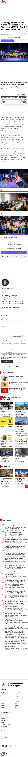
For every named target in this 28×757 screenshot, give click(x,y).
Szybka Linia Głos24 (6, 724)
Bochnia (3, 694)
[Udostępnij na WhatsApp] (12, 256)
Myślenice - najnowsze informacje (11, 398)
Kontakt (3, 738)
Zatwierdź (7, 361)
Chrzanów (3, 698)
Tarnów (16, 703)
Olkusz (16, 694)
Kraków (3, 692)
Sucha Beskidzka (19, 701)
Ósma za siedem (5, 726)
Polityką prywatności (7, 355)
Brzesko (3, 696)
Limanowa (3, 703)
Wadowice (17, 705)
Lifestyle (3, 718)
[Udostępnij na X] (16, 256)
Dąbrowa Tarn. (5, 700)
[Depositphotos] (17, 746)
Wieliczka (17, 707)
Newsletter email (5, 733)
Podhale (17, 698)
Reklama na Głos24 (6, 735)
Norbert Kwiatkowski (7, 34)
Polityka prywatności (6, 737)
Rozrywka (5, 466)
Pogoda (3, 714)
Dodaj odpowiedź (16, 336)
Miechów (3, 705)
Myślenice (3, 707)
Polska (2, 722)
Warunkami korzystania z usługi (16, 354)
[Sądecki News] (11, 746)
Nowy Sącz (17, 692)
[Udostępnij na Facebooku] (3, 256)
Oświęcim (17, 696)
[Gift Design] (4, 748)
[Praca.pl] (4, 746)
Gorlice (3, 701)
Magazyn (3, 716)
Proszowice (17, 700)
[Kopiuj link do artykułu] (21, 256)
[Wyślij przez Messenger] (7, 256)
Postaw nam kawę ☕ (7, 41)
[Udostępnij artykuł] (25, 33)
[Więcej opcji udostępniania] (25, 256)
